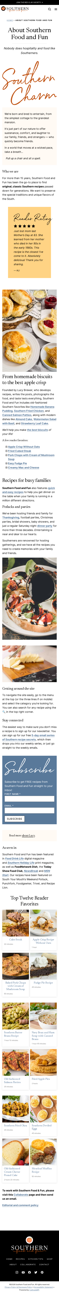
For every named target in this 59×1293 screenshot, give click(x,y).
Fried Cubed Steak (19, 450)
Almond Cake (23, 419)
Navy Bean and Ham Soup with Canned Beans (43, 1036)
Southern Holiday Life (21, 862)
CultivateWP (34, 1290)
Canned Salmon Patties (16, 415)
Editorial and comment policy (20, 1205)
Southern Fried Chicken (29, 410)
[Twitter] (36, 1272)
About (13, 1264)
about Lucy (28, 835)
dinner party (44, 525)
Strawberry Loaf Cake (34, 423)
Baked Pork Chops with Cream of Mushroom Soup (15, 986)
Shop (50, 1259)
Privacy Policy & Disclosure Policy (18, 1287)
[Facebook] (29, 1272)
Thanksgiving (10, 517)
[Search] (49, 9)
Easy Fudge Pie (17, 463)
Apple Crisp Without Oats (24, 446)
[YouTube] (23, 1272)
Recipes (20, 1259)
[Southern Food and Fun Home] (15, 9)
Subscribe (14, 818)
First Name (13, 794)
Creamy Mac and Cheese (23, 467)
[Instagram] (17, 1272)
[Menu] (56, 9)
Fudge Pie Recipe (43, 983)
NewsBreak (31, 870)
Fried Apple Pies (41, 1079)
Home (10, 20)
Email (9, 805)
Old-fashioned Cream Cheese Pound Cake (12, 1172)
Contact (44, 1264)
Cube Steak (15, 939)
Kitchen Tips (35, 1259)
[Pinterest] (42, 1272)
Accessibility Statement (43, 1287)
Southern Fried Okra (15, 1125)
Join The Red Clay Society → (29, 2)
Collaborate (21, 1194)
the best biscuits (37, 429)
